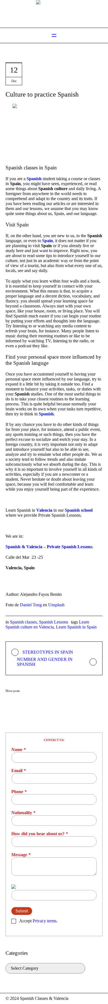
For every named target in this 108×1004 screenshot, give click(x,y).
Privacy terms (44, 920)
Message (20, 854)
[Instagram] (99, 999)
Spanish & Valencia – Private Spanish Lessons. (50, 546)
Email (18, 770)
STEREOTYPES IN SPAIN (47, 652)
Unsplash (56, 604)
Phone (19, 791)
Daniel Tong (31, 604)
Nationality (23, 812)
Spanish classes (23, 622)
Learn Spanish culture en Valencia (47, 624)
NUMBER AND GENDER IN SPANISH (45, 662)
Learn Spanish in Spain (76, 627)
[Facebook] (92, 999)
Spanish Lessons (53, 622)
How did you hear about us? (39, 833)
